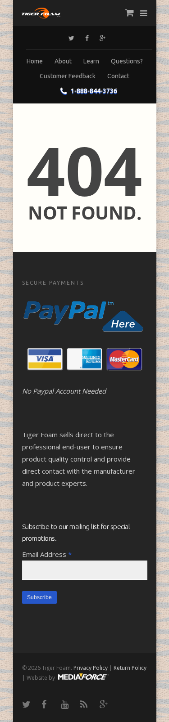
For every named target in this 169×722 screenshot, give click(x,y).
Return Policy (130, 668)
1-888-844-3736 (94, 90)
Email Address (47, 554)
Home (35, 61)
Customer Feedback (68, 76)
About (63, 61)
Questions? (127, 61)
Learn (91, 61)
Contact (118, 76)
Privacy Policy (90, 668)
